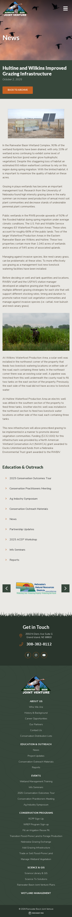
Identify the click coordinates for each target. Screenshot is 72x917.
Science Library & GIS (36, 873)
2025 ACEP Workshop (23, 539)
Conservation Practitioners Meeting (30, 488)
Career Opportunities (36, 718)
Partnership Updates (22, 529)
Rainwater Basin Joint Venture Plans (36, 884)
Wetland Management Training (36, 781)
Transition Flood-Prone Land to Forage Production (36, 836)
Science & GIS (36, 867)
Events (36, 775)
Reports (14, 560)
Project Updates (36, 755)
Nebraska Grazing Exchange (36, 841)
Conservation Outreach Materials (29, 509)
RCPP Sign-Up (36, 818)
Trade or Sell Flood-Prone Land (36, 853)
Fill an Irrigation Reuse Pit (36, 830)
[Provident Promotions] (36, 912)
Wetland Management (36, 893)
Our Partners (36, 724)
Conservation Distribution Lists (36, 736)
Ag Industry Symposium (24, 499)
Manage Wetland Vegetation (36, 859)
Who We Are (36, 707)
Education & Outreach (23, 467)
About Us (36, 701)
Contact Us (36, 730)
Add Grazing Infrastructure (36, 847)
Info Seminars (17, 550)
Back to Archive (18, 89)
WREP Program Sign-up (36, 824)
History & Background (36, 712)
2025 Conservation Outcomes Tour (30, 478)
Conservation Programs (36, 812)
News (13, 519)
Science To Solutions (36, 879)
